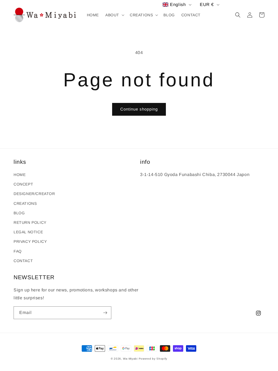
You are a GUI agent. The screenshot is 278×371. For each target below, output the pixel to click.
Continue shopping (139, 109)
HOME (20, 174)
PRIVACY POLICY (30, 241)
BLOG (19, 213)
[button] (114, 15)
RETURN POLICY (30, 222)
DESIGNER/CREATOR (34, 193)
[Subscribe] (105, 312)
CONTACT (23, 261)
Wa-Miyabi (130, 358)
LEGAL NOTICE (28, 232)
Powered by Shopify (153, 358)
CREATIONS (25, 203)
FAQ (18, 251)
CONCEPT (23, 184)
